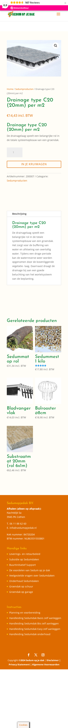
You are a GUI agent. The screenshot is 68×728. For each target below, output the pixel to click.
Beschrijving (19, 213)
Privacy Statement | (20, 664)
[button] (55, 45)
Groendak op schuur (21, 586)
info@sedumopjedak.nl (23, 527)
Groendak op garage (21, 592)
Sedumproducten (24, 89)
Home (10, 89)
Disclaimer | (54, 660)
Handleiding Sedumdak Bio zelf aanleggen (34, 623)
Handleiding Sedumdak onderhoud (29, 634)
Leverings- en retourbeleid (24, 554)
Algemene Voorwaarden (45, 664)
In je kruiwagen (34, 164)
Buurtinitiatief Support (22, 564)
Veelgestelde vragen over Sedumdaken (32, 575)
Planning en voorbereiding (24, 612)
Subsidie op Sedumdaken (24, 559)
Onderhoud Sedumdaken (24, 581)
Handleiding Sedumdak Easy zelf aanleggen (34, 629)
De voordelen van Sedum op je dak (29, 570)
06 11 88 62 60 (18, 523)
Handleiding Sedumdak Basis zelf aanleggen (35, 618)
